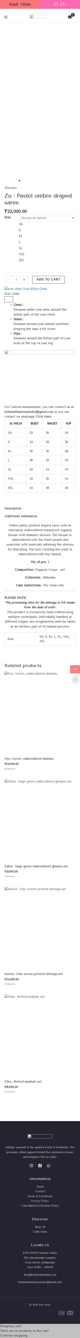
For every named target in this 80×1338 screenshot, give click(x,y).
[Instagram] (31, 1165)
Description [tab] (13, 508)
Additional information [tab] (21, 516)
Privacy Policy (40, 1200)
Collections (40, 1231)
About (40, 1186)
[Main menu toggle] (6, 17)
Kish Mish (20, 4)
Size (8, 217)
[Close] (9, 299)
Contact (40, 1191)
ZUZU (60, 4)
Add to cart (48, 279)
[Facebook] (40, 1165)
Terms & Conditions (40, 1196)
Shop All (40, 1227)
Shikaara (11, 188)
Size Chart (39, 289)
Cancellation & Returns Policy (40, 1205)
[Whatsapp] (48, 1165)
